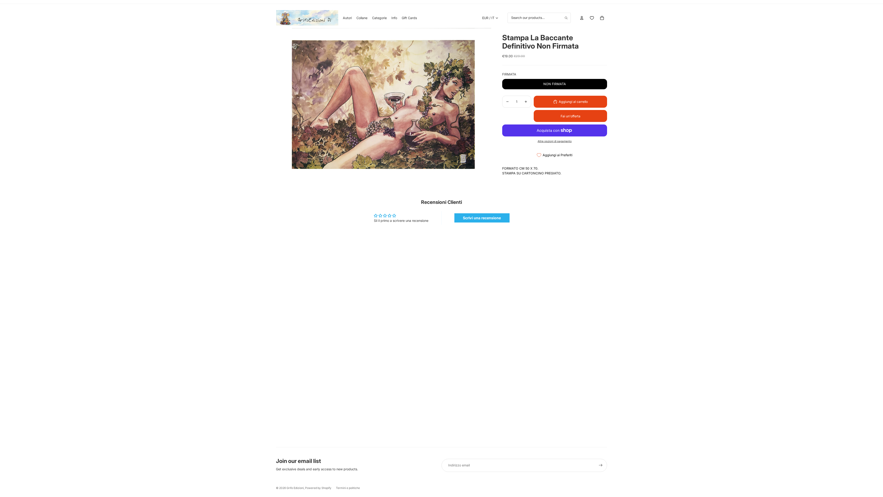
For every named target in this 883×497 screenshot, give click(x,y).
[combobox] (539, 18)
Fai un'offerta (570, 116)
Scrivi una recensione (482, 218)
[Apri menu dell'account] (582, 18)
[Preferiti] (592, 18)
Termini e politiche (348, 488)
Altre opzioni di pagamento (555, 141)
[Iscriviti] (600, 465)
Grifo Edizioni (295, 488)
